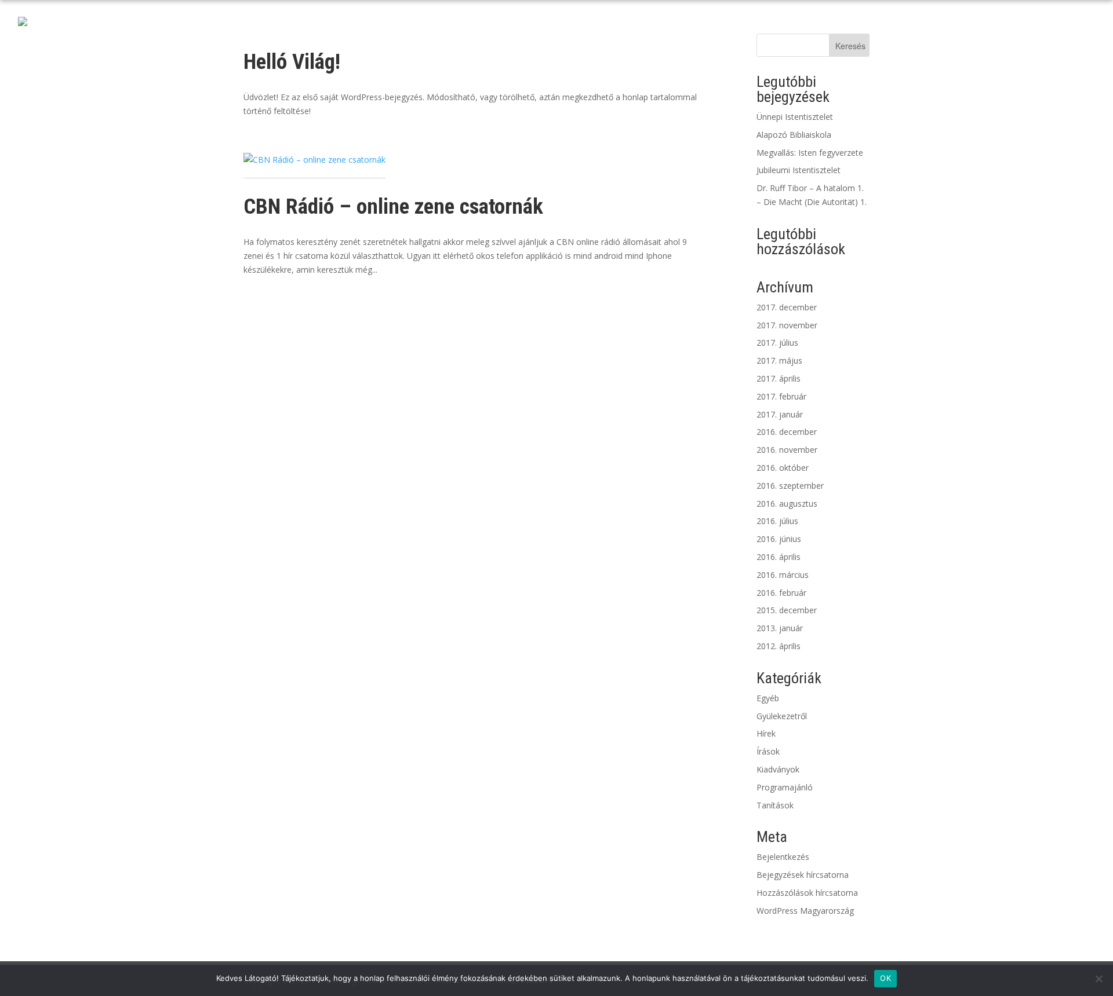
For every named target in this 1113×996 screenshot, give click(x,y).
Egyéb (767, 698)
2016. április (778, 556)
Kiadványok (777, 769)
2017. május (779, 360)
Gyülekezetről (781, 716)
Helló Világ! (291, 61)
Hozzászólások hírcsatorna (807, 892)
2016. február (781, 592)
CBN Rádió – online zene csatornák (393, 206)
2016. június (778, 538)
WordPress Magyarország (805, 910)
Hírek (766, 733)
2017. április (778, 378)
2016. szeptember (790, 485)
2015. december (786, 610)
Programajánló (784, 787)
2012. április (778, 645)
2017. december (786, 307)
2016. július (777, 520)
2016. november (786, 449)
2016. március (782, 574)
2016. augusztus (786, 503)
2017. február (781, 396)
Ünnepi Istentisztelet (794, 116)
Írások (768, 751)
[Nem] (1098, 978)
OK (885, 978)
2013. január (779, 628)
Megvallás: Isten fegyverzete (809, 152)
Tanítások (775, 805)
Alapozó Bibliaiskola (793, 134)
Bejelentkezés (782, 856)
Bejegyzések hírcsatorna (802, 874)
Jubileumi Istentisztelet (798, 169)
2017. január (779, 414)
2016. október (782, 467)
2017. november (786, 325)
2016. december (786, 431)
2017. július (777, 342)
